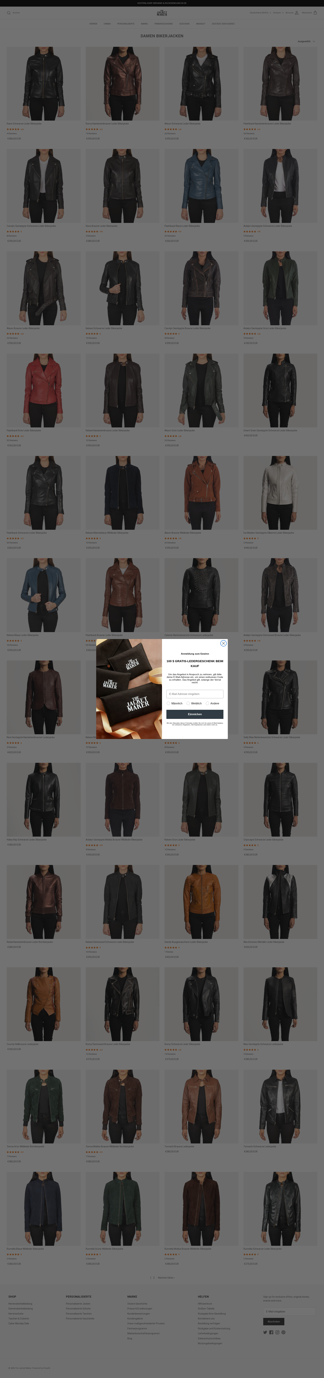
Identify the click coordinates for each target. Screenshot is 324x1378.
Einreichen (195, 714)
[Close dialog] (223, 643)
